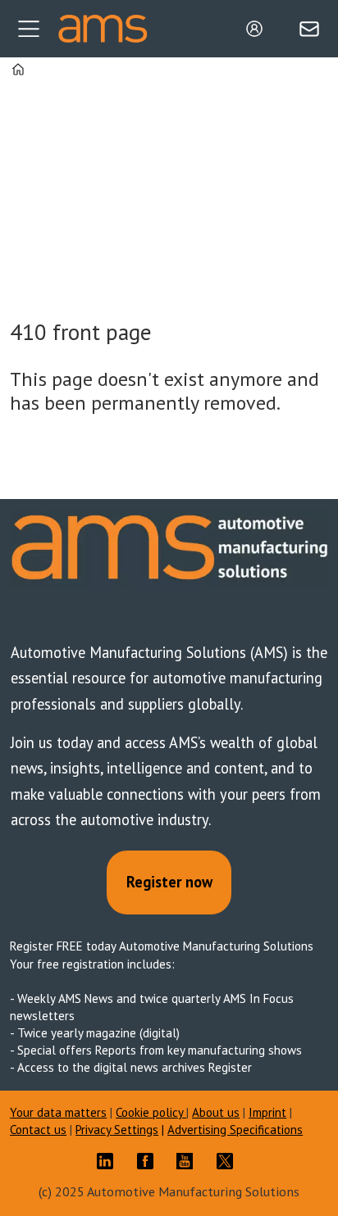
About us (216, 1112)
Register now (169, 882)
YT (188, 1161)
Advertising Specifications (235, 1129)
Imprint (267, 1112)
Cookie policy (151, 1112)
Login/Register (258, 29)
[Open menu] (28, 29)
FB (149, 1161)
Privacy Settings (116, 1129)
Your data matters (58, 1112)
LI (109, 1161)
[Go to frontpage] (102, 28)
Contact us (38, 1129)
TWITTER (229, 1161)
